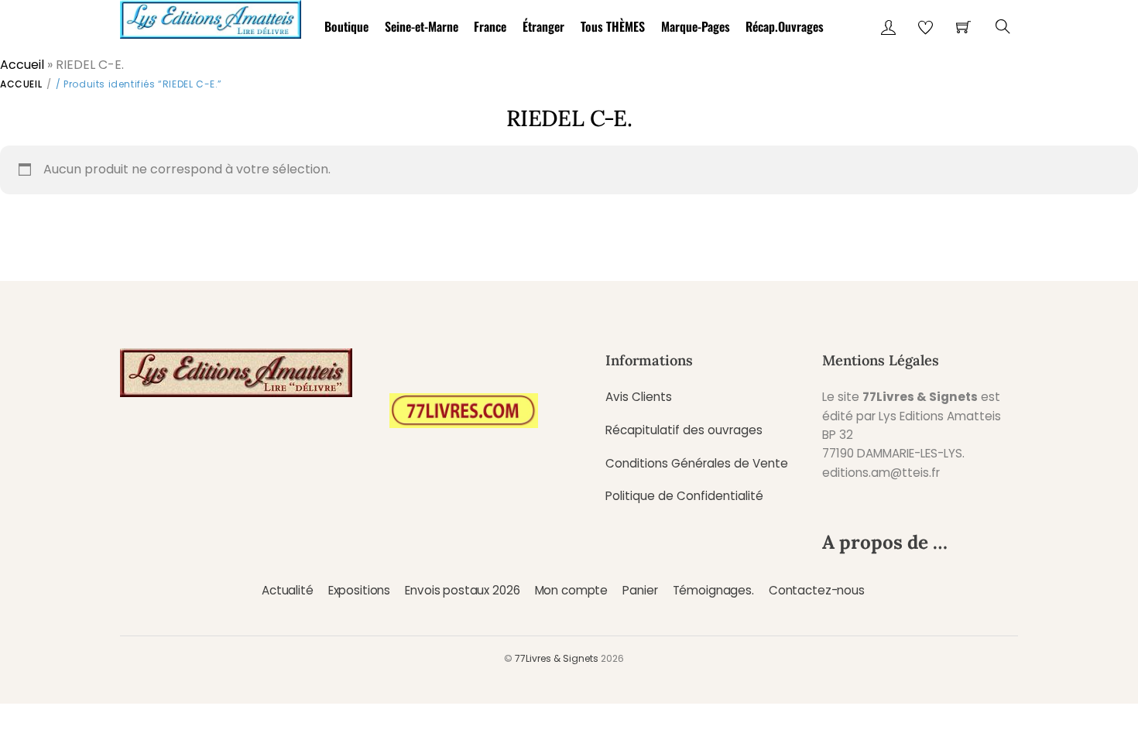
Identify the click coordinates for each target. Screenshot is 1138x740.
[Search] (1003, 27)
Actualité (288, 590)
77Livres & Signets (556, 658)
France (490, 26)
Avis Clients (638, 397)
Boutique (346, 26)
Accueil (22, 65)
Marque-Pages (695, 26)
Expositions (359, 590)
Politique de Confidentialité (684, 496)
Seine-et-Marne (421, 26)
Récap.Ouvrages (785, 26)
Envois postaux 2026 (462, 590)
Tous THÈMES (613, 26)
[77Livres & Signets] (210, 17)
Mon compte (571, 590)
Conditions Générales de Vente (696, 463)
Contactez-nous (817, 590)
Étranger (543, 26)
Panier (639, 590)
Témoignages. (713, 590)
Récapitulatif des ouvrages (684, 430)
